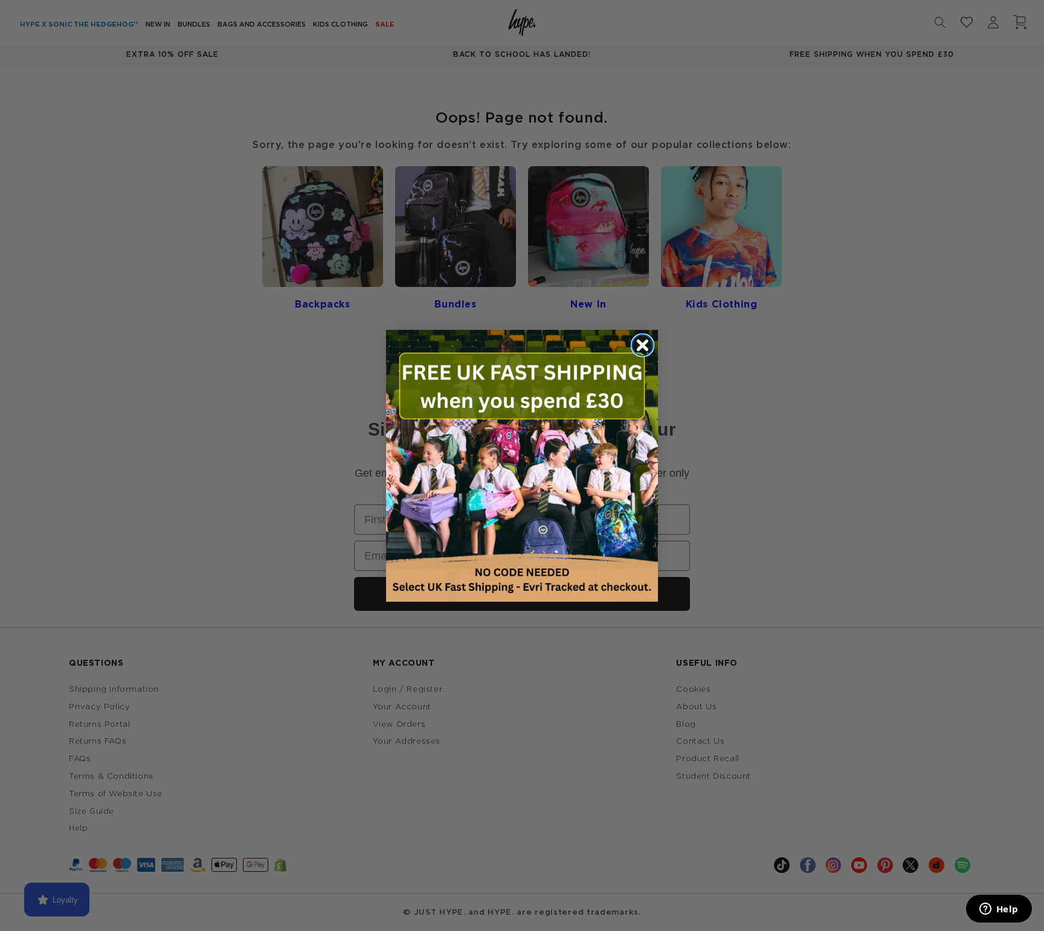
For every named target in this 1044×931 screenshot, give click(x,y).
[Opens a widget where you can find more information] (998, 910)
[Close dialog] (642, 345)
